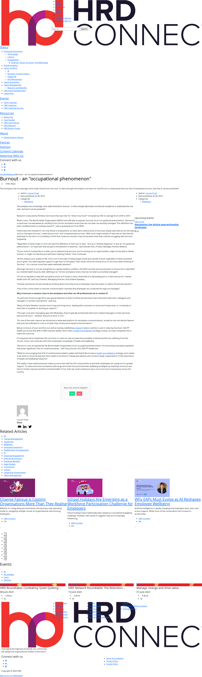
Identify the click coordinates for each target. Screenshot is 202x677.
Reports (59, 606)
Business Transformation (18, 74)
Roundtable (9, 574)
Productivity (9, 467)
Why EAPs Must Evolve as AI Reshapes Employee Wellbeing (168, 501)
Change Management (13, 439)
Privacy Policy (112, 661)
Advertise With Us (63, 21)
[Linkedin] (24, 426)
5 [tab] (5, 548)
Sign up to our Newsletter (11, 675)
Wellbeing (28, 201)
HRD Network (10, 125)
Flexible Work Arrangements (16, 450)
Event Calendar (10, 102)
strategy (77, 328)
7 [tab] (5, 555)
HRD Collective (10, 105)
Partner (59, 12)
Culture (10, 57)
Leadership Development (15, 472)
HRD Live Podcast (11, 122)
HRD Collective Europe (13, 108)
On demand (94, 611)
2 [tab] (5, 537)
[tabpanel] (33, 505)
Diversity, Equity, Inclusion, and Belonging (29, 62)
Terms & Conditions (115, 658)
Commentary (61, 611)
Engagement (13, 60)
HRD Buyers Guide (12, 128)
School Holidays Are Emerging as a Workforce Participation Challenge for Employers (100, 504)
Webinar (7, 580)
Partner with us (130, 609)
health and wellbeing (83, 330)
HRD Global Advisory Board (135, 606)
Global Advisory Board (13, 137)
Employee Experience (13, 51)
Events (58, 4)
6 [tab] (5, 551)
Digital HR (11, 76)
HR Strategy (12, 54)
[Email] (19, 426)
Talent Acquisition (11, 82)
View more (139, 221)
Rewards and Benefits (17, 88)
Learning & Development (15, 90)
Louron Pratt (33, 193)
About (58, 10)
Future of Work (10, 68)
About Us (127, 603)
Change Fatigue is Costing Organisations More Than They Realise (33, 501)
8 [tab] (5, 558)
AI (8, 71)
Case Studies (9, 120)
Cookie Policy (112, 664)
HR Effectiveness (14, 79)
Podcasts (60, 609)
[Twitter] (30, 426)
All (5, 436)
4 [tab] (5, 544)
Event (6, 577)
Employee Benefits (12, 461)
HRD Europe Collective (99, 617)
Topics (58, 1)
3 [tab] (5, 541)
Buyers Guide (61, 614)
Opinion (59, 15)
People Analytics (11, 65)
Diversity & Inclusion (13, 458)
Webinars (93, 609)
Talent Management (13, 85)
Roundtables (95, 606)
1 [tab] (5, 534)
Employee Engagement (14, 455)
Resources (60, 7)
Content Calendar (63, 18)
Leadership (9, 93)
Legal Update (9, 464)
